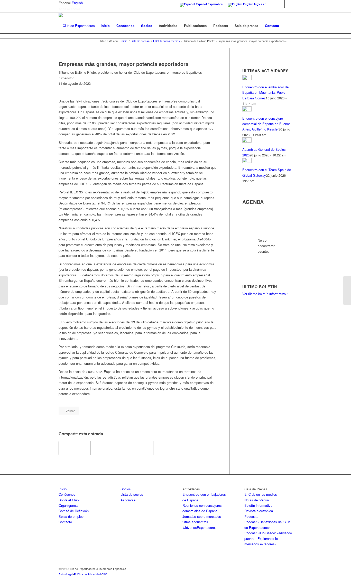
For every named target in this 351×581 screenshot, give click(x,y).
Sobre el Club (69, 500)
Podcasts (251, 516)
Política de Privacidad (87, 574)
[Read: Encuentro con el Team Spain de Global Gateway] (247, 161)
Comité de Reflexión (74, 510)
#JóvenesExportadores (199, 527)
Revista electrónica (258, 510)
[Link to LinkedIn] (280, 4)
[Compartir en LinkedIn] (168, 448)
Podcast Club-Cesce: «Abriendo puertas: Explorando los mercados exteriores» (268, 538)
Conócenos (67, 494)
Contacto (65, 521)
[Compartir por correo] (200, 448)
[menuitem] (105, 26)
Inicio (63, 488)
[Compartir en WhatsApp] (137, 448)
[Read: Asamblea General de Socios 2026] (247, 141)
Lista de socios (132, 494)
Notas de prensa (256, 500)
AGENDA (253, 201)
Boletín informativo (258, 505)
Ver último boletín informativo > (265, 293)
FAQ (104, 574)
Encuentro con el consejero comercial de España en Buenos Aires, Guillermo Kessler (266, 124)
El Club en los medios (260, 494)
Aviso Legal (66, 574)
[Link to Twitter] (273, 4)
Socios (126, 488)
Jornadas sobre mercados (201, 516)
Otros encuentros (195, 521)
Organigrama (68, 505)
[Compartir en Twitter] (106, 448)
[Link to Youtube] (288, 4)
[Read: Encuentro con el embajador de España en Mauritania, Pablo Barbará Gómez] (247, 78)
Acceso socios (70, 8)
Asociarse (128, 500)
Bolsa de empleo (71, 516)
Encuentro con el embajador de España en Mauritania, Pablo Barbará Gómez (265, 92)
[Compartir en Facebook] (74, 448)
